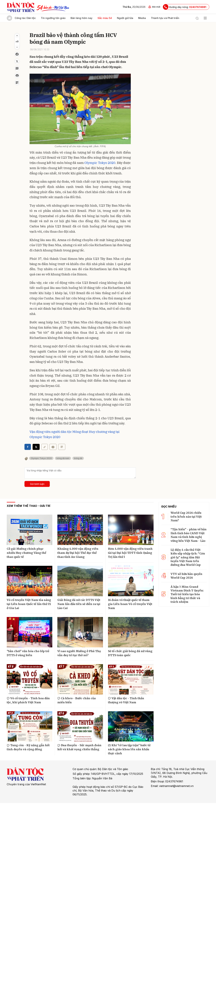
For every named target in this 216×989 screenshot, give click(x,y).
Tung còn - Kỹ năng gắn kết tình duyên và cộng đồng (28, 747)
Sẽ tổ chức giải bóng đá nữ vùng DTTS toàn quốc (130, 653)
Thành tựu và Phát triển (165, 18)
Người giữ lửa (125, 18)
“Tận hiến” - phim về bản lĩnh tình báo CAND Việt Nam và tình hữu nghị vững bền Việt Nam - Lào (189, 535)
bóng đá (78, 458)
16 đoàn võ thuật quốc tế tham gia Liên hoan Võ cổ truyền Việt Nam (130, 604)
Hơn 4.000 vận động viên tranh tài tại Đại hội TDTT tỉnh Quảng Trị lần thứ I (130, 553)
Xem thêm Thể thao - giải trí (28, 506)
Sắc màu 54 (105, 18)
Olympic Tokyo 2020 (99, 163)
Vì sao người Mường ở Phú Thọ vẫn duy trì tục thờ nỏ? (79, 653)
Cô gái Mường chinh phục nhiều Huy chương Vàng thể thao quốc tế (26, 553)
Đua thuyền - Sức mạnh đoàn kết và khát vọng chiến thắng (79, 747)
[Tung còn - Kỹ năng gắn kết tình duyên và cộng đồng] (29, 726)
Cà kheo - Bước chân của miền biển (76, 700)
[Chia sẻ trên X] (17, 61)
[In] (53, 447)
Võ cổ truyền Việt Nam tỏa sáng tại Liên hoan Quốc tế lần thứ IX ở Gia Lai (29, 604)
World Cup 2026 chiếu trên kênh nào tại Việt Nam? (186, 516)
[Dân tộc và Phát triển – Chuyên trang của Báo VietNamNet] (20, 7)
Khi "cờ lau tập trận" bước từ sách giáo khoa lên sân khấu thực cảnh (129, 749)
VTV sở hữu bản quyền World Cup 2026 (186, 575)
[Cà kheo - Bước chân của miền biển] (80, 679)
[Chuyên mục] (205, 18)
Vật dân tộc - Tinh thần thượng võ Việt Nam (126, 700)
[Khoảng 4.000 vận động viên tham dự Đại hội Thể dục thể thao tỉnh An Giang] (80, 530)
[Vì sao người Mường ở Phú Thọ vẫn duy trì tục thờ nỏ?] (80, 632)
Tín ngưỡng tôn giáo (53, 18)
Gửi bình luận (37, 484)
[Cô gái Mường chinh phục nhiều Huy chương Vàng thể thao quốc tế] (29, 530)
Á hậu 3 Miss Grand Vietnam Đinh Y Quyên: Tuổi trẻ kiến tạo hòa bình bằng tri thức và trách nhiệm (187, 594)
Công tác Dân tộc (25, 18)
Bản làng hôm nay (81, 18)
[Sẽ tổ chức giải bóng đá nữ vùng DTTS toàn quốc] (131, 632)
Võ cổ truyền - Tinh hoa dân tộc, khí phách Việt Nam (28, 700)
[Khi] (131, 726)
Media (142, 18)
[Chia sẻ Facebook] (17, 54)
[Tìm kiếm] (197, 18)
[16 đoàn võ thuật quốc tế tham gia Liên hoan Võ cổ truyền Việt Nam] (131, 581)
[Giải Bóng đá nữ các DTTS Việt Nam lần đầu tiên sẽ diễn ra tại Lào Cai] (80, 581)
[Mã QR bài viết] (17, 82)
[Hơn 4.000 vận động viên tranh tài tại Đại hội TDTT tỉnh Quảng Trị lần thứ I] (131, 530)
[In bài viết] (17, 75)
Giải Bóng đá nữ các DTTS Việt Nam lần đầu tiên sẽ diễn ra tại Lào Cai (78, 604)
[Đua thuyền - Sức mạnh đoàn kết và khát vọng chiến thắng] (80, 726)
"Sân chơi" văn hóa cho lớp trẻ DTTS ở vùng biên (28, 653)
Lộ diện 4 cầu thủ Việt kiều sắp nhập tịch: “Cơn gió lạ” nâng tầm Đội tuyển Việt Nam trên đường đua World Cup (188, 557)
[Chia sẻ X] (36, 447)
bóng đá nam (63, 458)
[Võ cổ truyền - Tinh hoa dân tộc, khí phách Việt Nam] (29, 679)
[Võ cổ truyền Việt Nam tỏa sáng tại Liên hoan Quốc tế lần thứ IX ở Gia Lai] (29, 581)
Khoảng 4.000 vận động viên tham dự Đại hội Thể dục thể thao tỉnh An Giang (77, 553)
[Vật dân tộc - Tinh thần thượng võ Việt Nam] (131, 679)
